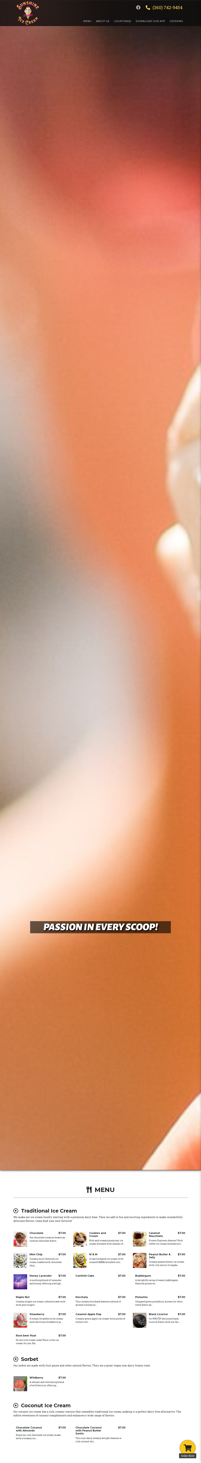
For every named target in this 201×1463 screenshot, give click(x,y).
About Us (102, 21)
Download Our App (150, 21)
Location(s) (122, 21)
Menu (87, 21)
